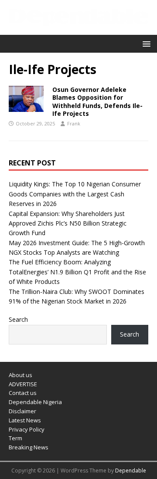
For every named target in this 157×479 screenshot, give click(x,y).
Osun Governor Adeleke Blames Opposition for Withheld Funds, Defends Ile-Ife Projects (97, 101)
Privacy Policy (26, 429)
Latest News (25, 420)
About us (20, 375)
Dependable (130, 470)
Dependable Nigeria (35, 402)
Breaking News (28, 447)
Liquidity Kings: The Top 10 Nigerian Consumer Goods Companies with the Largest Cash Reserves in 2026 (75, 194)
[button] (145, 43)
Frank (73, 123)
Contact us (23, 393)
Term (15, 438)
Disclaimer (22, 411)
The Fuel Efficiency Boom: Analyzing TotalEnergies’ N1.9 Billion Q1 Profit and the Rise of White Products (77, 272)
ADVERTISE (23, 384)
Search (18, 319)
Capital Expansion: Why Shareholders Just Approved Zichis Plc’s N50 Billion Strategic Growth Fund (67, 223)
